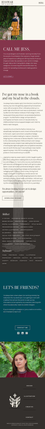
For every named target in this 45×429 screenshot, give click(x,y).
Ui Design (6, 218)
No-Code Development (31, 235)
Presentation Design (10, 227)
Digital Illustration (10, 224)
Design (29, 385)
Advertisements (27, 230)
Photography (7, 244)
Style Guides (37, 224)
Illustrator (30, 255)
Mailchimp (38, 258)
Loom (4, 263)
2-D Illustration (24, 238)
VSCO (31, 260)
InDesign (16, 258)
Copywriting (31, 241)
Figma (4, 255)
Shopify (5, 260)
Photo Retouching (22, 244)
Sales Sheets (18, 232)
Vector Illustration (10, 230)
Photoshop (6, 258)
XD (31, 258)
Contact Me (22, 328)
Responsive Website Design (22, 218)
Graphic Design (21, 221)
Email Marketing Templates (13, 241)
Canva (21, 255)
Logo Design (34, 221)
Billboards (6, 232)
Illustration (29, 396)
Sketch (25, 258)
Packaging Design (9, 238)
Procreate (13, 255)
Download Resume (12, 198)
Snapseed (23, 260)
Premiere (39, 260)
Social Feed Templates (11, 235)
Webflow (14, 260)
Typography (25, 224)
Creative (29, 407)
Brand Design (7, 221)
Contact (29, 417)
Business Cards (27, 227)
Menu (41, 3)
